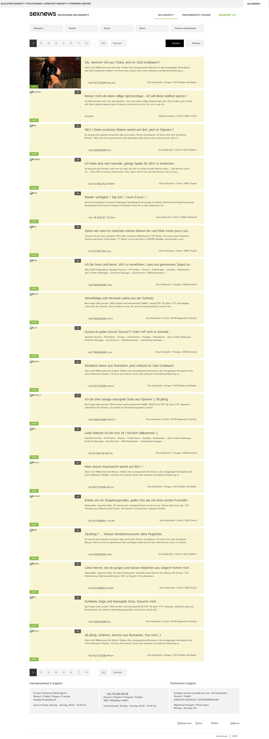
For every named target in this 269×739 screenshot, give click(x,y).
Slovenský (253, 3)
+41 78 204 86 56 (117, 693)
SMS (106, 700)
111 (103, 43)
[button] (33, 73)
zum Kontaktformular (208, 699)
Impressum (221, 736)
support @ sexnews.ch (185, 699)
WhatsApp (115, 700)
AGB (234, 736)
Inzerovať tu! (227, 15)
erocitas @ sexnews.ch (44, 699)
